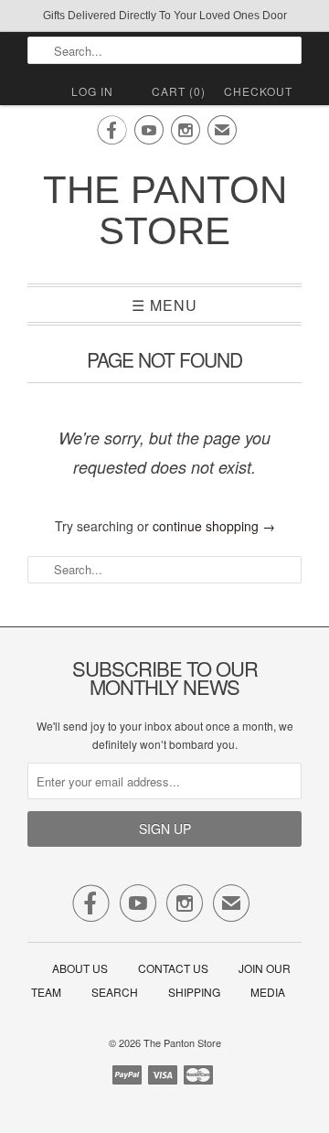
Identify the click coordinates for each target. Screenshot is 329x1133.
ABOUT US (80, 968)
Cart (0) (179, 91)
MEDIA (267, 991)
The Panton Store (165, 210)
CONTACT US (173, 968)
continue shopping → (214, 526)
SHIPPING (194, 991)
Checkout (258, 91)
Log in (92, 91)
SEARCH (114, 991)
